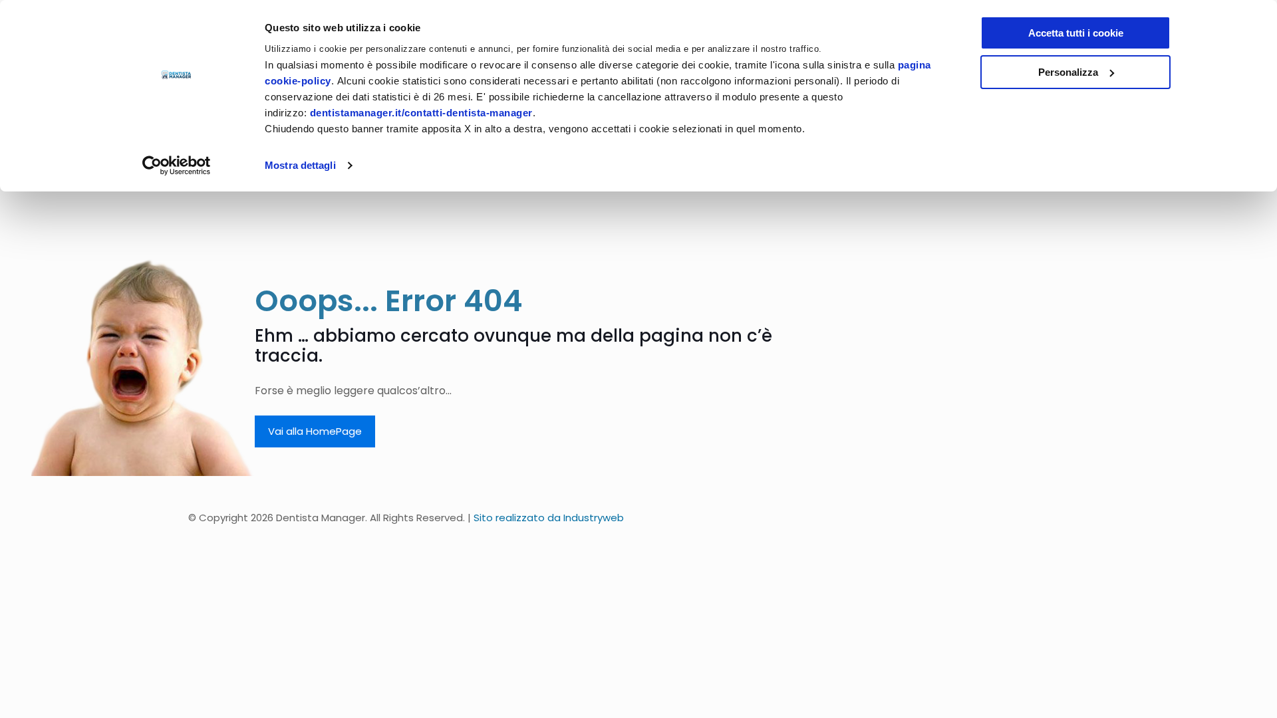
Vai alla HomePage (315, 431)
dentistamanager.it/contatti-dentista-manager (421, 112)
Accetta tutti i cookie (1075, 33)
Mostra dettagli (300, 165)
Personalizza (1068, 72)
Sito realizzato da (549, 518)
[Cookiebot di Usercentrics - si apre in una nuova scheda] (176, 166)
